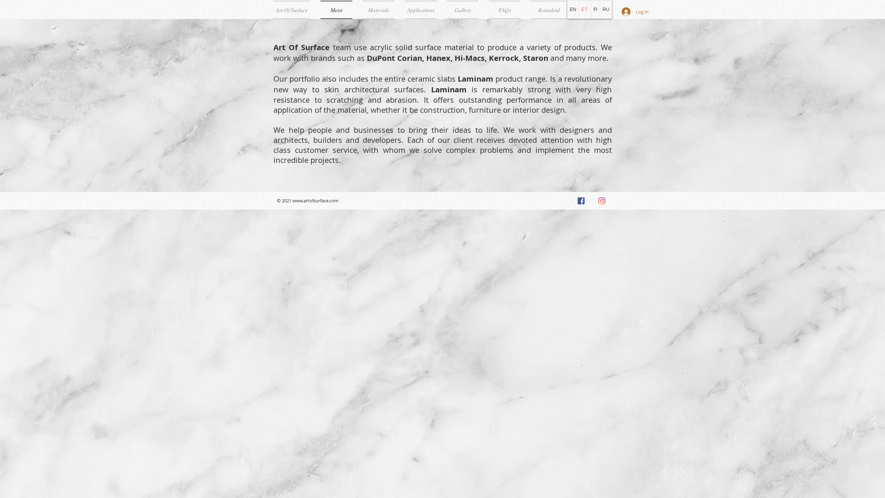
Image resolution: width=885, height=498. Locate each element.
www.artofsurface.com (315, 200)
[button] (378, 10)
